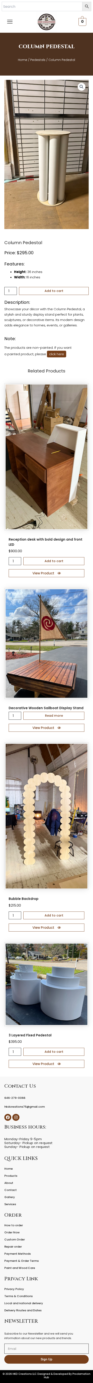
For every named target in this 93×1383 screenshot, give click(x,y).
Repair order (13, 1247)
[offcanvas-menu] (10, 22)
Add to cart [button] (54, 561)
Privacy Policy (14, 1289)
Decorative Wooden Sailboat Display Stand (46, 708)
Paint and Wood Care (19, 1268)
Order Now (12, 1232)
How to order (13, 1225)
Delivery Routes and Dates (23, 1310)
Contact (10, 1190)
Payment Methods (17, 1254)
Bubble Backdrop (23, 898)
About (8, 1183)
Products (10, 1176)
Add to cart (54, 291)
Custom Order (14, 1239)
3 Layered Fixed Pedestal (30, 1035)
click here (56, 354)
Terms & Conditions (18, 1296)
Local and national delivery (23, 1303)
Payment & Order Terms (21, 1261)
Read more (54, 715)
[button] (81, 87)
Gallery (9, 1197)
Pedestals (37, 60)
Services (10, 1204)
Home (22, 60)
